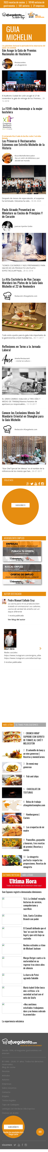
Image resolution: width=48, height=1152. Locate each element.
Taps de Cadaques (10, 1104)
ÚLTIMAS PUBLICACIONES (26, 724)
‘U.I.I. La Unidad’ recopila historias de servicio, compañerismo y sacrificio (34, 904)
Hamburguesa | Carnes (31, 816)
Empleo (5, 1096)
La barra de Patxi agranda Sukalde (31, 976)
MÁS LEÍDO (8, 724)
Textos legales (9, 1100)
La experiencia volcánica (13, 1021)
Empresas (6, 1083)
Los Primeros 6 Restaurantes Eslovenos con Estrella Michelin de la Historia (23, 144)
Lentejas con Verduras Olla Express (18, 1108)
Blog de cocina (8, 1067)
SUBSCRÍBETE (20, 505)
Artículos (6, 1075)
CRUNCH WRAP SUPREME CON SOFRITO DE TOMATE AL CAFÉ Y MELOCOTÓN (33, 738)
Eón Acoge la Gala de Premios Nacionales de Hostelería (19, 52)
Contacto (6, 1092)
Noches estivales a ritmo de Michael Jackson (34, 946)
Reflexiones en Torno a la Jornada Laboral (21, 348)
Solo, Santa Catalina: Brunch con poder (32, 917)
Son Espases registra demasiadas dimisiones (21, 892)
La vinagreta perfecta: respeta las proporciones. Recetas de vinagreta (34, 862)
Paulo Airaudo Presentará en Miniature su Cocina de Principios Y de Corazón (22, 213)
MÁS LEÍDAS (27, 874)
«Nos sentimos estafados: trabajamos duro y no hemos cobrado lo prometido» (34, 1009)
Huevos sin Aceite (10, 1113)
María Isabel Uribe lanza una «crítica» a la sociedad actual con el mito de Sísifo (34, 992)
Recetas (6, 1071)
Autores (5, 1079)
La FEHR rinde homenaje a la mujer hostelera (22, 110)
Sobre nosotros (9, 1088)
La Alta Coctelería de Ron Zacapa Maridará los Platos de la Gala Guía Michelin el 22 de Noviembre (22, 283)
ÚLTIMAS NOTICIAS (11, 874)
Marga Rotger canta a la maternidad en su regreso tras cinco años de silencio (34, 963)
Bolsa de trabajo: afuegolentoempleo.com (34, 803)
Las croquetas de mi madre (33, 828)
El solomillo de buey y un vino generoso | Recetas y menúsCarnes (34, 753)
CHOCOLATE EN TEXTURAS (31, 790)
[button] (4, 647)
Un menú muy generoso (30, 765)
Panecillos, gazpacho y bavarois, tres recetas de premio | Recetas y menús (34, 845)
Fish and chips (32, 776)
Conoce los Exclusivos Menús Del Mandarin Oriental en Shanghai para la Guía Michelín (22, 416)
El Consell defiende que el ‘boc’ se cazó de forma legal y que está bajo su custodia (34, 933)
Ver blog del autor (16, 619)
